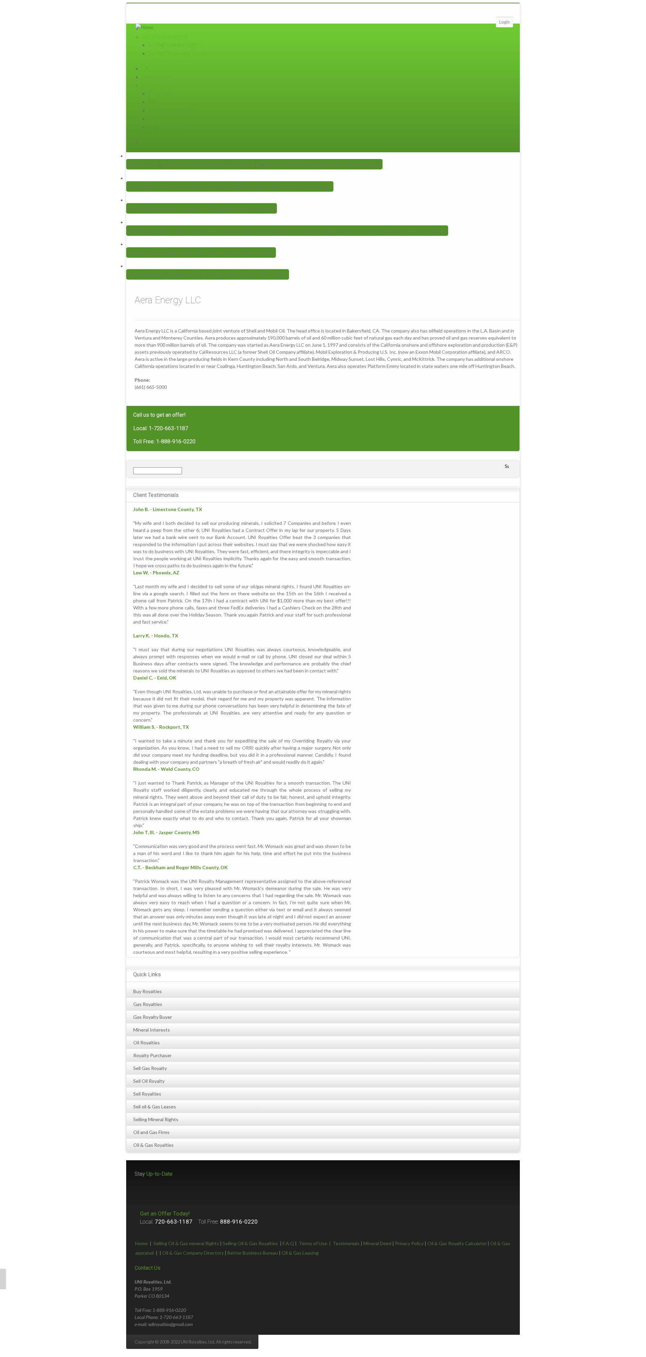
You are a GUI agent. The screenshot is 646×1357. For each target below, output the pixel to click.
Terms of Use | (316, 1243)
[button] (3, 1279)
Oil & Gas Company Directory (193, 1253)
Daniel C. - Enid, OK (154, 678)
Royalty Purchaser (152, 1055)
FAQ (147, 68)
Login (504, 22)
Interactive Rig (166, 126)
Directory (160, 93)
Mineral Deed (377, 1243)
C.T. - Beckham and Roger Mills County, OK (180, 867)
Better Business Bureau (252, 1253)
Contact (151, 141)
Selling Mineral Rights (175, 44)
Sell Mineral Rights (164, 36)
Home (141, 1243)
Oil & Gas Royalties (153, 1145)
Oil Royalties (146, 1042)
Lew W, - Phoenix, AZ (156, 572)
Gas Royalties (147, 1004)
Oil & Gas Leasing (300, 1253)
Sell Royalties (147, 1094)
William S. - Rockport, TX (161, 727)
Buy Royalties (147, 991)
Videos (157, 101)
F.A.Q (288, 1243)
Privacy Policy (409, 1243)
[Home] (144, 27)
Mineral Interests (151, 1030)
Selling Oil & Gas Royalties (250, 1243)
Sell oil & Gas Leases (154, 1106)
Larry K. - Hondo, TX (155, 635)
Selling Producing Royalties (181, 53)
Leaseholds (162, 118)
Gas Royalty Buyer (152, 1017)
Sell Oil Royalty (149, 1081)
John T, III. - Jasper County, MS (166, 832)
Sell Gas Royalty (150, 1068)
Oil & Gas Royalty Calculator (457, 1243)
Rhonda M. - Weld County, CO (166, 769)
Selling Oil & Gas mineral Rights (186, 1243)
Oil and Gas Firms (151, 1132)
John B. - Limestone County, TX (167, 509)
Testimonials (157, 76)
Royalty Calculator (171, 110)
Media (149, 85)
